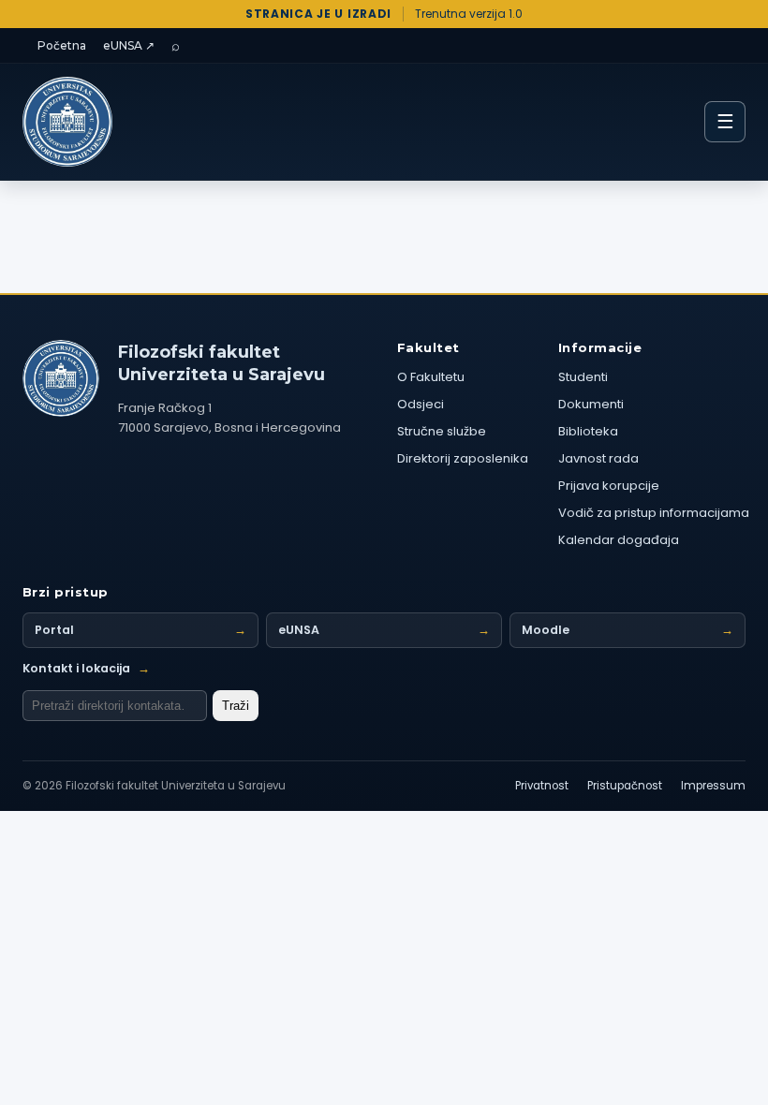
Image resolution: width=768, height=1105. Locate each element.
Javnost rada (598, 458)
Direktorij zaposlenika (462, 458)
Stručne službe (441, 431)
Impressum (713, 785)
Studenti (583, 377)
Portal (140, 630)
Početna (61, 45)
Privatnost (542, 785)
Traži (235, 706)
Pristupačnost (624, 785)
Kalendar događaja (618, 540)
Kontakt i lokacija (86, 668)
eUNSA (384, 630)
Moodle (627, 630)
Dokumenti (591, 404)
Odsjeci (420, 404)
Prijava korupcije (608, 485)
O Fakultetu (431, 377)
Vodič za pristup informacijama (653, 513)
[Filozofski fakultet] (60, 378)
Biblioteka (588, 431)
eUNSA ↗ (129, 45)
